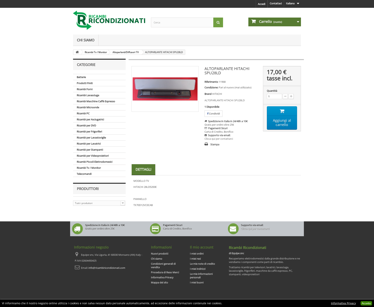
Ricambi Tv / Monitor (89, 167)
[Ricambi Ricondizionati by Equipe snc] (109, 20)
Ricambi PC (83, 113)
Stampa (214, 144)
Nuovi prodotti (159, 253)
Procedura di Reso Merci (165, 272)
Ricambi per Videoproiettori (93, 155)
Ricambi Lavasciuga (88, 95)
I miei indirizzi (198, 269)
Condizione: (211, 87)
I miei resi (195, 258)
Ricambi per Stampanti (90, 149)
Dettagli (143, 169)
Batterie (81, 77)
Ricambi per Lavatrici (89, 143)
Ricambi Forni (85, 89)
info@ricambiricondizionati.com (106, 268)
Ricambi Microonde (88, 107)
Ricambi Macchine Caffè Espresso (96, 101)
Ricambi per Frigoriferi (89, 131)
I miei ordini (197, 253)
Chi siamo (85, 40)
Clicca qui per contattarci (219, 138)
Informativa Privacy (162, 277)
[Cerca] (218, 22)
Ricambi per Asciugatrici (90, 119)
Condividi (214, 113)
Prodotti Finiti (85, 83)
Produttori (88, 188)
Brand (208, 94)
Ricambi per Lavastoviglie (91, 137)
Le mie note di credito (202, 263)
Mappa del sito (159, 282)
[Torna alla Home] (77, 52)
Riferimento (211, 81)
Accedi (261, 4)
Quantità (272, 90)
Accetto (366, 303)
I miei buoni (197, 282)
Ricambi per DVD (86, 125)
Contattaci (276, 3)
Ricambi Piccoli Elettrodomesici (94, 161)
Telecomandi (84, 174)
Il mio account (201, 247)
